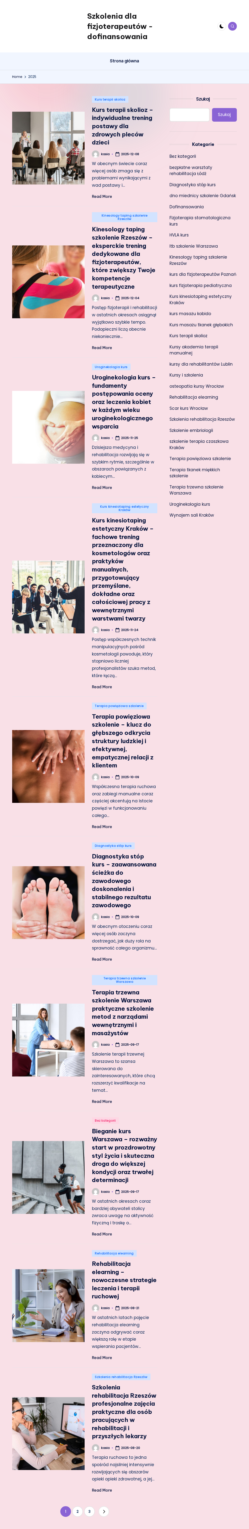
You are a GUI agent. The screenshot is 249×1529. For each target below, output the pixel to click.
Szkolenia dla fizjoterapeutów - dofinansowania (120, 26)
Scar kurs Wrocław (188, 408)
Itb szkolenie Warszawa (193, 246)
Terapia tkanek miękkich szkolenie (194, 473)
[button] (103, 1511)
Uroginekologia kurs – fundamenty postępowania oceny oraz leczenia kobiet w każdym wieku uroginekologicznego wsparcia (124, 402)
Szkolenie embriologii (191, 430)
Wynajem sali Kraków (191, 515)
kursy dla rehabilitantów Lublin (201, 364)
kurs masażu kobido (190, 314)
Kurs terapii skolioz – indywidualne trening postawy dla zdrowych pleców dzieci (122, 126)
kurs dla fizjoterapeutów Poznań (202, 274)
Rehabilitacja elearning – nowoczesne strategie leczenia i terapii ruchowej (124, 1280)
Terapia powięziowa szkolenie (119, 706)
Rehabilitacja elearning (114, 1253)
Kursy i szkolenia (186, 375)
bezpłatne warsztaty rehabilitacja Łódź (190, 171)
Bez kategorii (105, 1120)
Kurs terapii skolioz (110, 99)
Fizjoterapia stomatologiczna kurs (200, 221)
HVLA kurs (179, 235)
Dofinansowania (186, 207)
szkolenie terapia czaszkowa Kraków (199, 444)
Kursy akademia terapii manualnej (193, 350)
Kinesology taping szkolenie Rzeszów (124, 217)
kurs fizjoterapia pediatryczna (200, 285)
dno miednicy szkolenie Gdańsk (202, 196)
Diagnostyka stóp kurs (113, 846)
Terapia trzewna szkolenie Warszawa (125, 980)
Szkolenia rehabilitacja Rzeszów (121, 1377)
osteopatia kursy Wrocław (196, 386)
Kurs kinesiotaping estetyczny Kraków (124, 508)
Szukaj (203, 99)
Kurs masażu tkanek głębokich (201, 325)
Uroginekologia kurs (111, 367)
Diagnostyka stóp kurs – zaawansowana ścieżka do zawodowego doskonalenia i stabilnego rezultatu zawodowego (124, 881)
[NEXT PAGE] (103, 1511)
